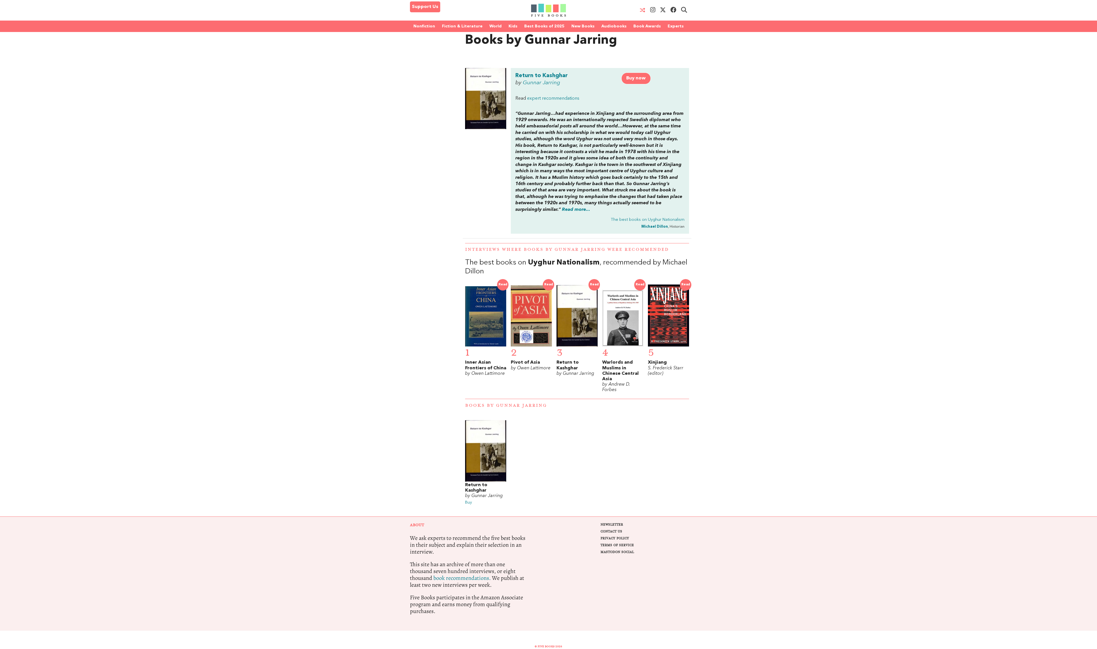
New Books (582, 26)
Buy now (636, 78)
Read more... (576, 209)
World (495, 26)
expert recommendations (553, 98)
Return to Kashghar (541, 76)
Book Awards (647, 26)
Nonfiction (424, 26)
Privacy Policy (614, 538)
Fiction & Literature (462, 26)
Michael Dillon (654, 227)
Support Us (425, 7)
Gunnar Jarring (541, 83)
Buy (468, 502)
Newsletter (611, 524)
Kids (513, 26)
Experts (676, 26)
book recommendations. (462, 578)
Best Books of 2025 (544, 26)
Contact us (611, 531)
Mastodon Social (617, 552)
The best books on (647, 220)
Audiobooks (613, 26)
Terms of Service (617, 545)
